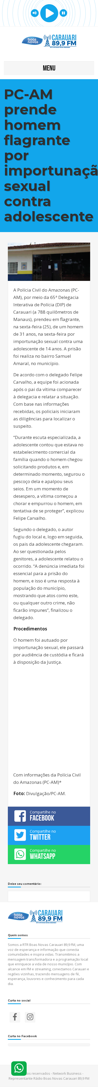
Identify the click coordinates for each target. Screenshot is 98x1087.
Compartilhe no (43, 816)
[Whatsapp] (19, 1068)
